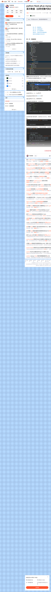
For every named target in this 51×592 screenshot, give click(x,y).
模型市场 (27, 1)
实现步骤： (7, 101)
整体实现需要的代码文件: (39, 34)
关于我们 (26, 261)
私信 (19, 16)
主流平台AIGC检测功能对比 (12, 61)
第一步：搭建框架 (37, 27)
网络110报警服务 (46, 264)
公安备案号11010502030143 (37, 262)
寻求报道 (38, 261)
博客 (9, 1)
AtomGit (20, 1)
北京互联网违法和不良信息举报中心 (32, 264)
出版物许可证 (42, 265)
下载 (12, 1)
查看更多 (14, 49)
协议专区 (42, 261)
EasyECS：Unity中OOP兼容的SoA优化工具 (14, 56)
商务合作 (34, 261)
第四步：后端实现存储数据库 (40, 32)
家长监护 (40, 264)
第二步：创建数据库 (37, 29)
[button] (6, 71)
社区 (15, 1)
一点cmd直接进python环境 (15, 92)
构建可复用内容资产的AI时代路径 (12, 65)
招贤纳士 (30, 261)
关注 (36, 155)
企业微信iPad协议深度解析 (12, 63)
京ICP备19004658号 (46, 262)
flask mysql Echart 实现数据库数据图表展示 (16, 94)
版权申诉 (37, 265)
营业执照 (46, 265)
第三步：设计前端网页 (38, 30)
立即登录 (37, 587)
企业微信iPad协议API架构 (10, 59)
